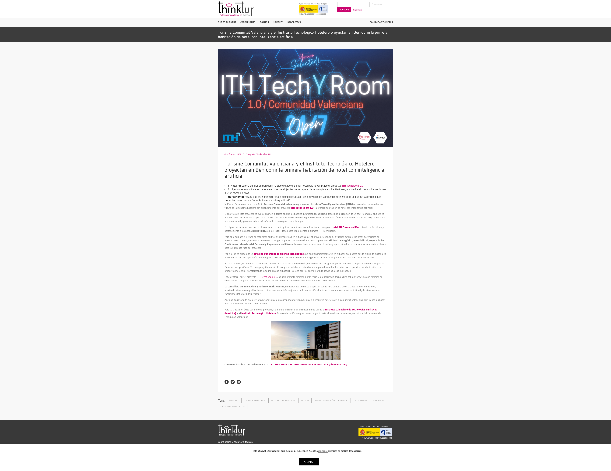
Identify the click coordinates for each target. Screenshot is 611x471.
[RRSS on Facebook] (227, 381)
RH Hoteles (378, 400)
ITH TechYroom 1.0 (352, 185)
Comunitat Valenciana (254, 400)
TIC (269, 154)
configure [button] (323, 451)
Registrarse (357, 10)
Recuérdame (377, 5)
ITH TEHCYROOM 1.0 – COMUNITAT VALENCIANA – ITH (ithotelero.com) (308, 364)
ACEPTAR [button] (309, 461)
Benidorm (233, 400)
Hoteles (305, 400)
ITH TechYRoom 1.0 (267, 276)
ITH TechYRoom (360, 400)
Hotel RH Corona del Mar (283, 400)
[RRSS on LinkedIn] (239, 381)
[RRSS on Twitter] (233, 381)
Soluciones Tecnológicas (233, 407)
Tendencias (261, 154)
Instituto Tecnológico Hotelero (258, 313)
